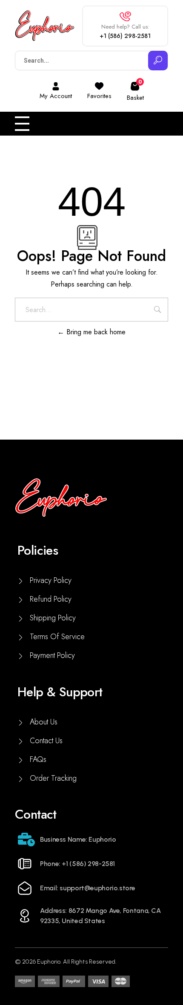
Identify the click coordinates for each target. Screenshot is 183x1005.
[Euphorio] (44, 25)
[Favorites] (99, 86)
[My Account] (56, 86)
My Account (56, 96)
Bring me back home (95, 332)
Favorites (99, 96)
